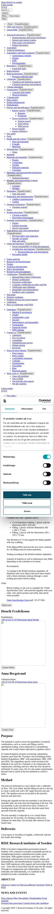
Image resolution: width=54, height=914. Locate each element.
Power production (20, 118)
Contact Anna (7, 730)
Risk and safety (19, 241)
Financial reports (19, 327)
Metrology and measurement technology (24, 172)
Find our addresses (28, 885)
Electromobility (19, 63)
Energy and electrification (18, 107)
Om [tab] (44, 408)
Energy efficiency (20, 131)
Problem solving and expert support (22, 299)
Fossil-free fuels (19, 68)
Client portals (7, 5)
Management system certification (26, 277)
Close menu (14, 16)
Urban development (15, 243)
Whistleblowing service (22, 343)
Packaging (11, 191)
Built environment (14, 74)
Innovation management (22, 217)
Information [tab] (27, 408)
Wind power (23, 126)
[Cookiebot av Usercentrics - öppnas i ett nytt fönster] (39, 401)
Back (4, 19)
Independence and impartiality (25, 322)
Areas (10, 24)
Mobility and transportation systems (22, 180)
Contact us (11, 332)
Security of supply (20, 238)
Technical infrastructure (17, 266)
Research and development (18, 261)
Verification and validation (23, 287)
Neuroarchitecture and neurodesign (33, 252)
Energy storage (18, 110)
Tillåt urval (27, 503)
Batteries (21, 113)
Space (9, 210)
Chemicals (11, 79)
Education (11, 294)
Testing (10, 264)
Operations (11, 309)
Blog (14, 368)
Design (15, 223)
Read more (6, 605)
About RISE (12, 30)
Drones (15, 58)
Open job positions (20, 376)
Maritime (11, 154)
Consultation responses (22, 358)
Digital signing (18, 345)
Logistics (16, 186)
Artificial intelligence (16, 50)
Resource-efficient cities (22, 76)
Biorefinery (12, 66)
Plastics (15, 160)
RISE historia (18, 330)
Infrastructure (12, 149)
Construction (12, 89)
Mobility (16, 188)
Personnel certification (22, 282)
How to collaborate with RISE (20, 304)
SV (2, 7)
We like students (19, 384)
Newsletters (23, 898)
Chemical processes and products (26, 84)
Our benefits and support (23, 381)
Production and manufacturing (20, 196)
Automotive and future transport (21, 53)
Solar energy (23, 123)
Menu (4, 16)
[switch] (47, 465)
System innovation (15, 212)
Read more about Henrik (28, 619)
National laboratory (20, 178)
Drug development (20, 141)
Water (14, 152)
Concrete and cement (21, 92)
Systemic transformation (17, 220)
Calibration (11, 302)
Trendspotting (18, 363)
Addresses (16, 335)
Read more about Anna (27, 682)
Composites (17, 162)
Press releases (7, 898)
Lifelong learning (19, 225)
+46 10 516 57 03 (9, 619)
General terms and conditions (36, 903)
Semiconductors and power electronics (29, 37)
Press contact (18, 356)
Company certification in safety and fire (29, 284)
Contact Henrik (8, 667)
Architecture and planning (23, 249)
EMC (14, 60)
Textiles (15, 165)
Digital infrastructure (16, 102)
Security (15, 320)
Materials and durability (17, 157)
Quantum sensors (19, 207)
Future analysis (13, 259)
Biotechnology (13, 71)
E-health (16, 144)
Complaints (17, 340)
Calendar (16, 361)
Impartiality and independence (25, 289)
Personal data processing (12, 903)
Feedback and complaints (23, 292)
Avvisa (27, 511)
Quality (15, 315)
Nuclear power (24, 121)
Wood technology (20, 95)
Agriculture (12, 47)
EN (5, 7)
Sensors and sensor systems (24, 40)
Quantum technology (16, 204)
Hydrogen (22, 116)
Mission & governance (22, 312)
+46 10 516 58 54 (9, 682)
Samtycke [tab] (10, 408)
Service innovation (20, 228)
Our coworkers (18, 338)
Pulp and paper (18, 194)
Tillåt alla (27, 495)
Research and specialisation (19, 271)
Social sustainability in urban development (30, 246)
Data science (12, 100)
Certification (12, 274)
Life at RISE (17, 379)
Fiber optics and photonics (23, 42)
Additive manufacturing (22, 199)
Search (4, 10)
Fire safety (11, 134)
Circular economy (20, 215)
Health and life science (16, 139)
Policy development (15, 269)
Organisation (17, 325)
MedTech (16, 146)
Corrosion (16, 170)
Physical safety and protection (25, 236)
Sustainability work (20, 317)
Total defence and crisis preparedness (23, 230)
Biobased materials (20, 167)
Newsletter (17, 366)
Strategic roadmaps (15, 297)
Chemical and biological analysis (26, 82)
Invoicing (16, 348)
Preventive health (19, 254)
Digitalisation (12, 105)
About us (5, 885)
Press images (17, 353)
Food (9, 136)
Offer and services (15, 27)
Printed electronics (20, 45)
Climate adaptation (15, 87)
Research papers (19, 371)
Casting (15, 202)
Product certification (21, 279)
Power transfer (18, 129)
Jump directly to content (11, 2)
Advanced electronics (16, 35)
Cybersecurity (13, 97)
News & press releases (16, 350)
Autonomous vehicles (21, 55)
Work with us (12, 373)
